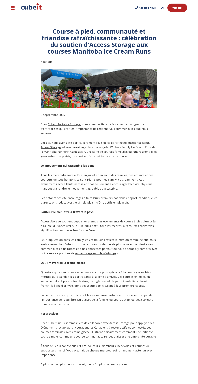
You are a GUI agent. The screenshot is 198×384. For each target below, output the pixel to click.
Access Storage (51, 147)
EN (162, 7)
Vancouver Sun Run (70, 226)
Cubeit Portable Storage (64, 124)
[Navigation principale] (13, 8)
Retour (47, 62)
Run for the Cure (84, 230)
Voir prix (177, 7)
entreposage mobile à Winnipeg (96, 253)
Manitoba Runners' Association (64, 152)
